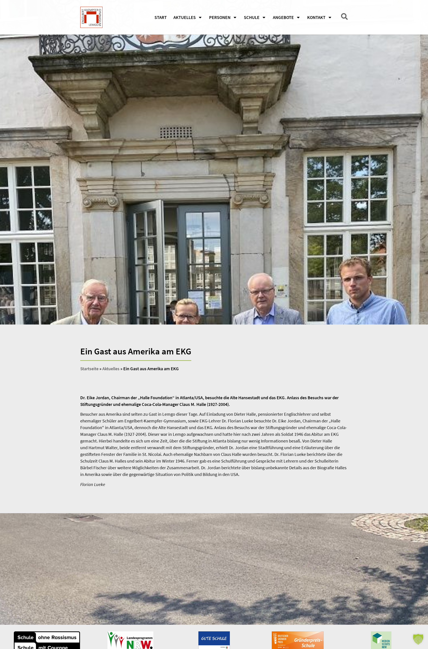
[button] (418, 639)
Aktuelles (184, 17)
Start (160, 17)
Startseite (89, 368)
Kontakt (316, 17)
